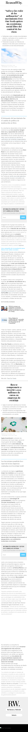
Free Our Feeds (11, 378)
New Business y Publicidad (14, 710)
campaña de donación (8, 291)
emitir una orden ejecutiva (18, 176)
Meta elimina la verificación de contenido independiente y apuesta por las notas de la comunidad (16, 320)
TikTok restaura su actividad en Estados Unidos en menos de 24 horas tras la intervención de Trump (16, 309)
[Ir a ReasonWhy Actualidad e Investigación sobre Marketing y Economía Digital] (14, 2)
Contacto (14, 715)
